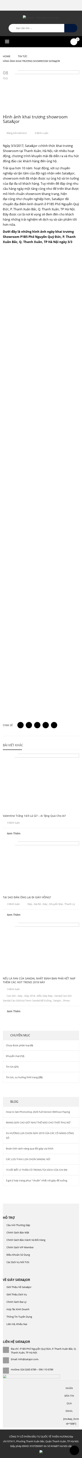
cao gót (11, 995)
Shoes (66, 1000)
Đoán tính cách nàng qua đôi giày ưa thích (29, 1148)
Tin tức (22, 56)
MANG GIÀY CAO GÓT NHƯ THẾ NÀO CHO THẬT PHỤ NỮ (38, 1122)
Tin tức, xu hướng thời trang (22, 1077)
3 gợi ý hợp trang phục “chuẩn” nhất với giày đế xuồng (36, 1180)
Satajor (57, 1000)
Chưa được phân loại (18, 1045)
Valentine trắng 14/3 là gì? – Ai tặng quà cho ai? (34, 816)
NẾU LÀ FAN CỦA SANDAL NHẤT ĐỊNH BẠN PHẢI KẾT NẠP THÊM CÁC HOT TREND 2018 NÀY (39, 980)
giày (45, 904)
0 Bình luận (41, 133)
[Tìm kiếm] (70, 28)
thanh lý (69, 904)
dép (29, 904)
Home (6, 56)
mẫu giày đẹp (45, 995)
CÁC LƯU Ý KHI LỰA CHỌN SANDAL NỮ (28, 1159)
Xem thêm (13, 833)
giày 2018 (29, 995)
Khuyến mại (12, 1056)
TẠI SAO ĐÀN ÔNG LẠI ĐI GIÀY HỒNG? (27, 897)
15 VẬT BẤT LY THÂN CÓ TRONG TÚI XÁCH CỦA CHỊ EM (36, 1169)
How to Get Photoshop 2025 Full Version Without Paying (38, 1112)
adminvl (22, 133)
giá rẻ (37, 904)
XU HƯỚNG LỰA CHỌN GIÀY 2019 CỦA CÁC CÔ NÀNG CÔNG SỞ (40, 1135)
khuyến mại (56, 904)
